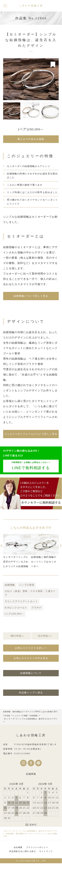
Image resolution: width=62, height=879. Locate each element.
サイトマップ (45, 851)
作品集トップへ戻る (31, 692)
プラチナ (36, 607)
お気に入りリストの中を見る (31, 658)
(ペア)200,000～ (14, 614)
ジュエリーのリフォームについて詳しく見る (31, 434)
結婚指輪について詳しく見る (31, 296)
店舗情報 (31, 774)
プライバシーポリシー (37, 847)
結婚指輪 (10, 585)
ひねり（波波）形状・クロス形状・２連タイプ (30, 593)
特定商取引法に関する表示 (22, 851)
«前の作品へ (17, 636)
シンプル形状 (26, 585)
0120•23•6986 (22, 753)
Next (61, 546)
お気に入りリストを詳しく (31, 648)
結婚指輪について (31, 673)
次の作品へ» (45, 636)
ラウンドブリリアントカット (21, 601)
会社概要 (18, 847)
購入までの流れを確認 (31, 139)
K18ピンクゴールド (16, 607)
